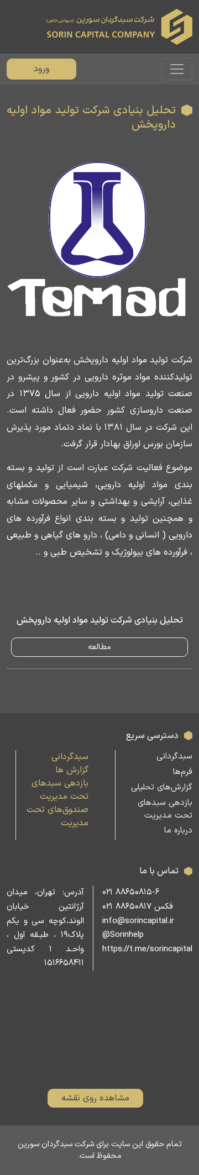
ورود (41, 69)
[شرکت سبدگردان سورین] (119, 26)
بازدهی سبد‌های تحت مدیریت (165, 809)
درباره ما (178, 830)
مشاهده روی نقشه (95, 1098)
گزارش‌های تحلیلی (161, 787)
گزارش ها (71, 770)
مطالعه (99, 647)
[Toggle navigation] (176, 69)
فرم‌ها (182, 772)
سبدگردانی (174, 756)
